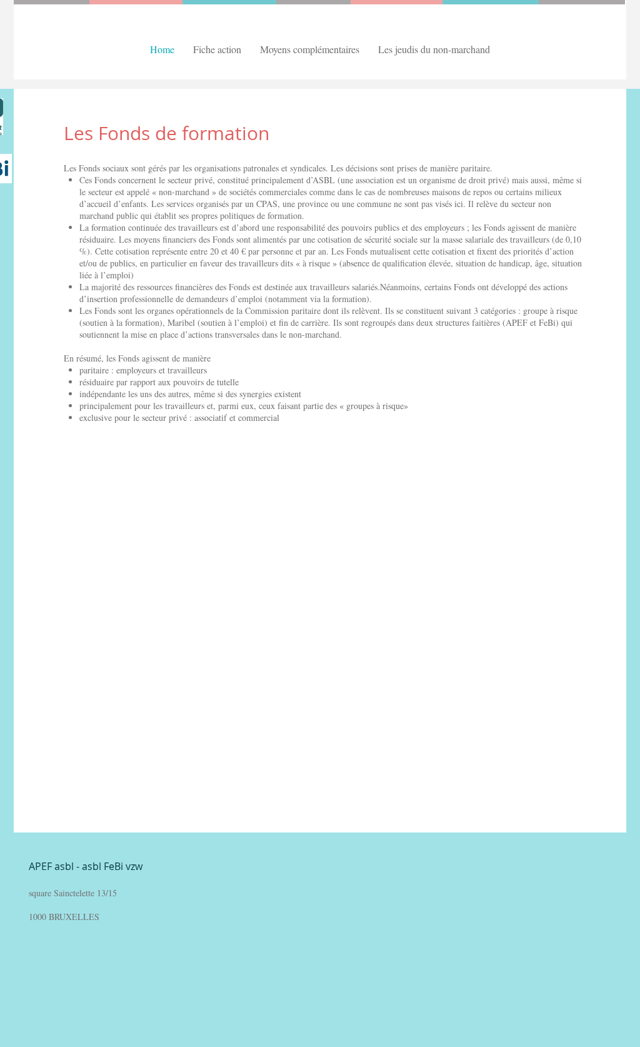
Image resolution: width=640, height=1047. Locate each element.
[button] (217, 49)
